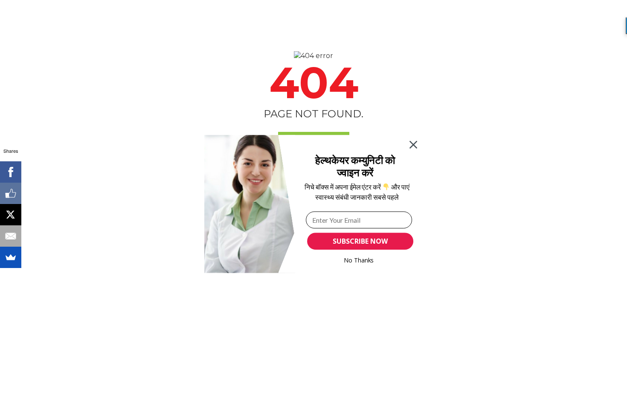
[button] (355, 166)
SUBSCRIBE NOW (360, 241)
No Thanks (359, 260)
